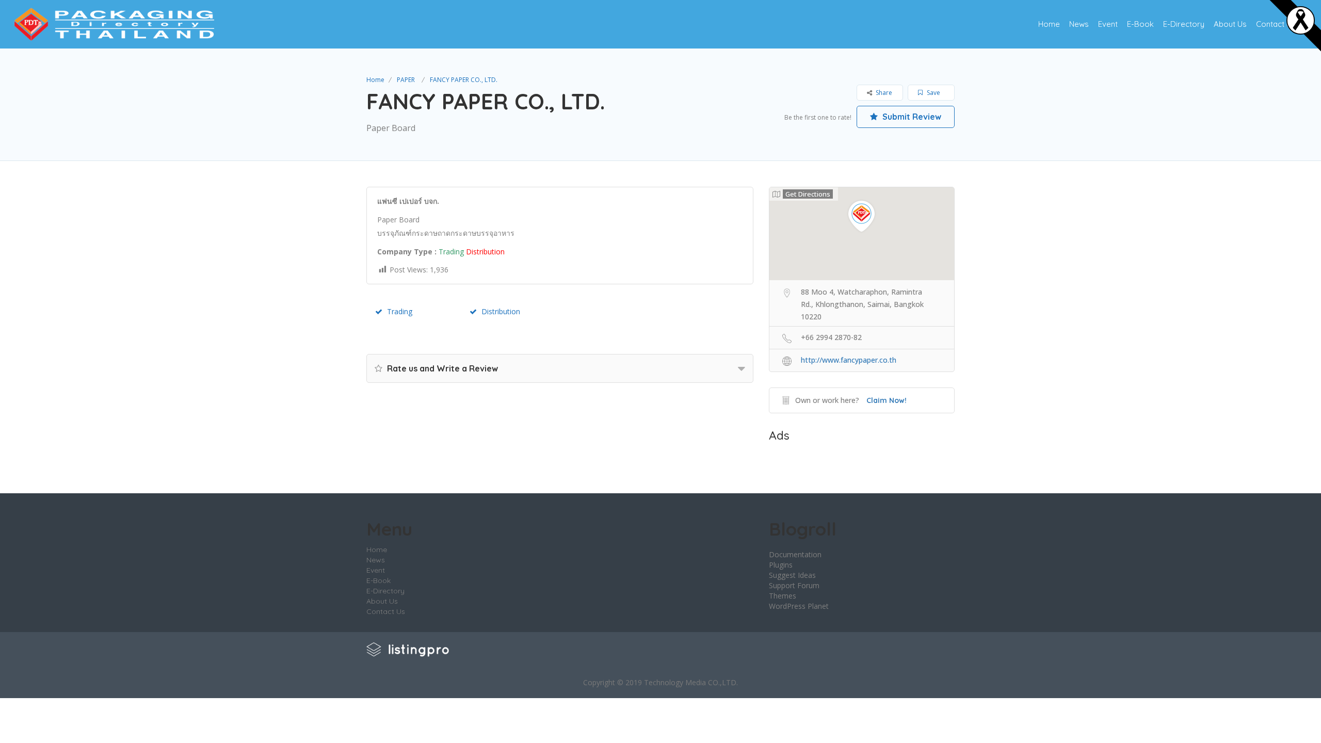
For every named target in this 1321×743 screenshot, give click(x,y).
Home (1049, 24)
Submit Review (910, 116)
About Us (1230, 24)
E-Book (1140, 24)
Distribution (500, 311)
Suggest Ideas (792, 575)
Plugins (781, 565)
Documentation (795, 554)
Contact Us (1276, 24)
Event (1108, 24)
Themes (782, 596)
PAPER (406, 79)
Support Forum (794, 585)
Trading (399, 311)
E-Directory (1183, 24)
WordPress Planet (799, 606)
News (1079, 24)
